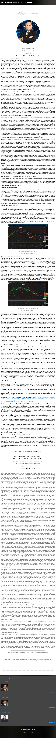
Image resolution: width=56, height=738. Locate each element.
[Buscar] (54, 3)
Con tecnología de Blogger (28, 729)
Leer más (52, 692)
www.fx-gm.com (50, 647)
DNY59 (32, 732)
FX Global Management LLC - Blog (18, 2)
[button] (54, 7)
